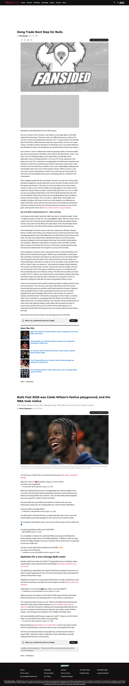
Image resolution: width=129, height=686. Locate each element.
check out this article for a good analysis (57, 208)
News (23, 2)
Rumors (29, 2)
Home (22, 382)
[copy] (31, 40)
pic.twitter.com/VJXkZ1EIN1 (44, 529)
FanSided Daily (102, 670)
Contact (63, 670)
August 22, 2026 (48, 487)
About (22, 670)
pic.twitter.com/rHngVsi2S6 (30, 484)
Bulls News (29, 382)
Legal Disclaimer (103, 673)
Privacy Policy (49, 673)
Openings (47, 670)
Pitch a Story (24, 673)
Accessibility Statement (28, 676)
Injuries (58, 2)
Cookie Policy (84, 673)
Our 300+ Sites (85, 670)
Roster (52, 2)
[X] (118, 2)
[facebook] (114, 2)
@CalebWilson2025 (33, 616)
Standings (45, 2)
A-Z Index (47, 676)
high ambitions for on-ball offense (45, 625)
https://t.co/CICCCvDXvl (54, 482)
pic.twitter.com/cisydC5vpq (48, 619)
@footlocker (41, 482)
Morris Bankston (25, 408)
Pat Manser (23, 36)
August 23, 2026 (50, 511)
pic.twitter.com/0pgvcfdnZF (35, 509)
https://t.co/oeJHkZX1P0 (29, 619)
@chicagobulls (28, 529)
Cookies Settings (67, 676)
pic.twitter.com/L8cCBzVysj (30, 550)
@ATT (57, 616)
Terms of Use (65, 673)
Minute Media (11, 681)
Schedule (37, 2)
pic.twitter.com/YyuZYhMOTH (55, 589)
